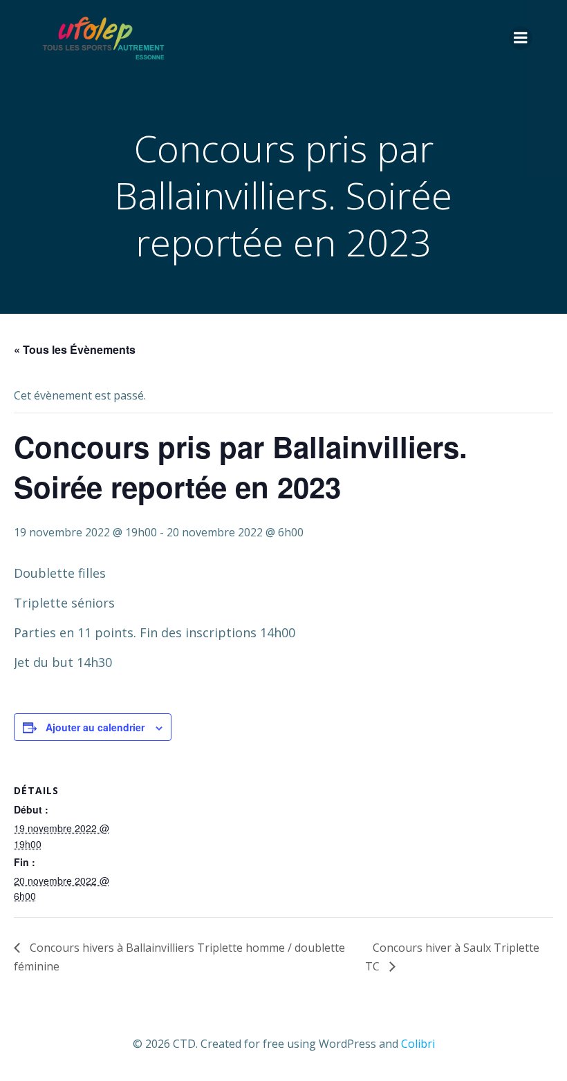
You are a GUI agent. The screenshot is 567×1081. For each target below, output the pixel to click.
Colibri (418, 1043)
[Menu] (520, 38)
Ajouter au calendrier (95, 727)
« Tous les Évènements (75, 349)
